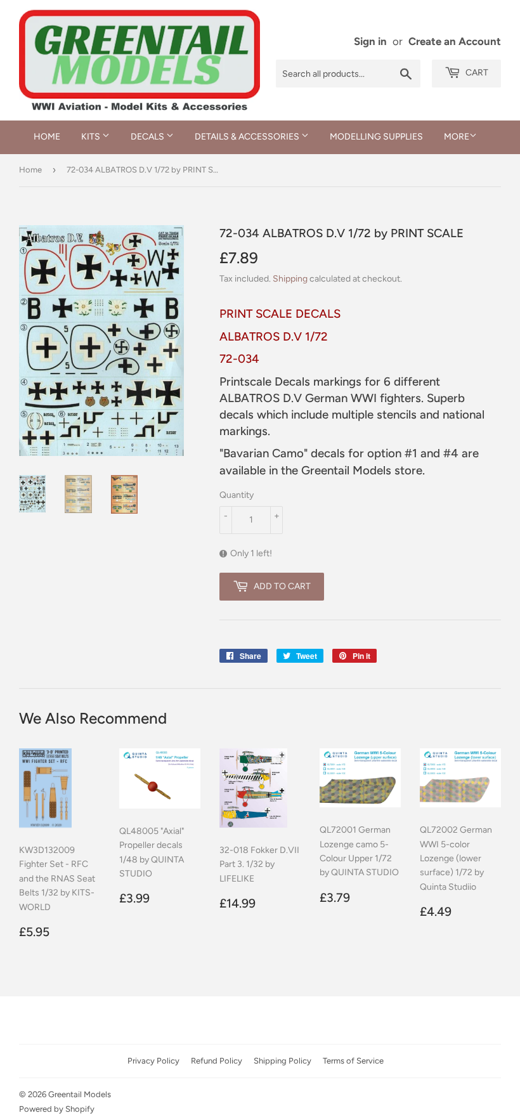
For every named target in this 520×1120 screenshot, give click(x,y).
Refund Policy (216, 1060)
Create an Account (454, 41)
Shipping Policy (282, 1060)
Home (47, 136)
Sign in (370, 41)
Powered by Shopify (56, 1109)
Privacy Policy (153, 1060)
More (456, 136)
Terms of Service (353, 1060)
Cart (476, 72)
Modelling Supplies (376, 136)
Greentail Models (79, 1094)
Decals (148, 136)
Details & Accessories (248, 136)
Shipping (290, 278)
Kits (91, 136)
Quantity (236, 495)
